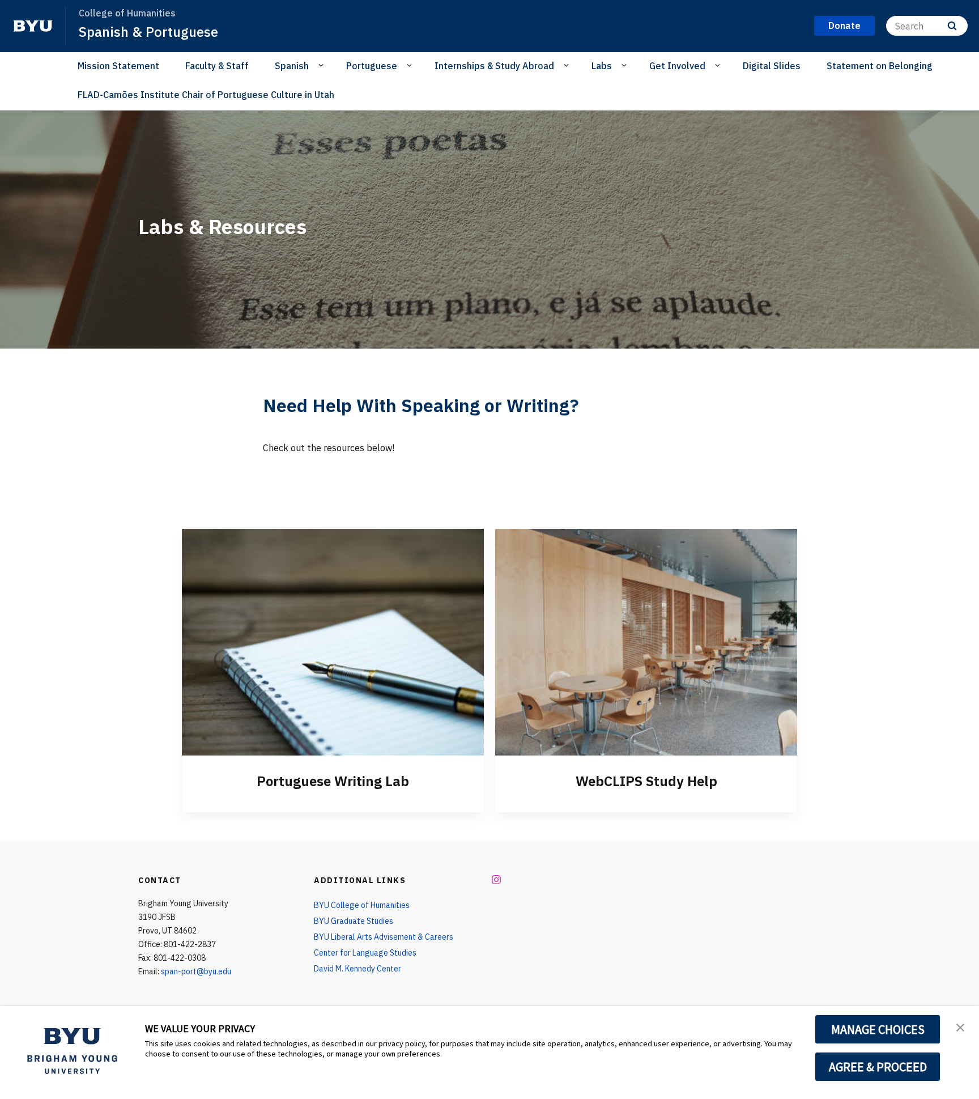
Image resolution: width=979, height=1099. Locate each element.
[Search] (952, 26)
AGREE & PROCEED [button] (878, 1067)
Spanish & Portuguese (148, 32)
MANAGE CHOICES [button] (878, 1029)
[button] (960, 1026)
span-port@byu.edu (196, 971)
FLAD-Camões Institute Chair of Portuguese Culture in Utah (206, 94)
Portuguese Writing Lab (333, 781)
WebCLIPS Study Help (646, 781)
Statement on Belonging (880, 65)
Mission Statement (118, 65)
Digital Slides (772, 65)
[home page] (33, 26)
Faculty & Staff (217, 65)
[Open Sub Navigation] (322, 65)
